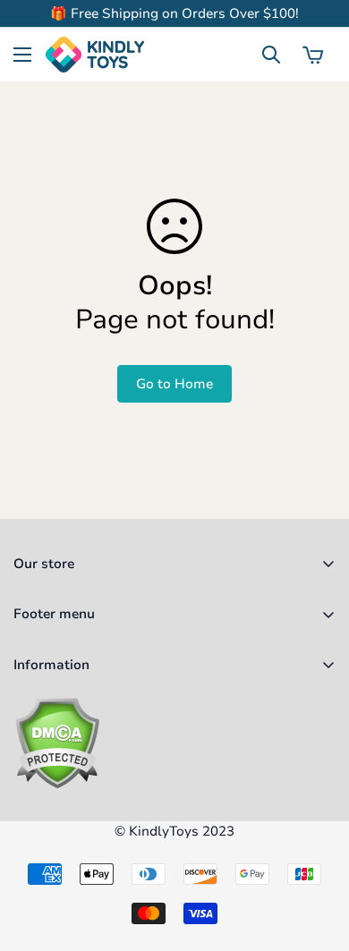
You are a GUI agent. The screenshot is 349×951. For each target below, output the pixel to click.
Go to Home (174, 384)
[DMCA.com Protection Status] (174, 743)
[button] (313, 54)
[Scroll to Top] (317, 856)
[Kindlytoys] (95, 54)
